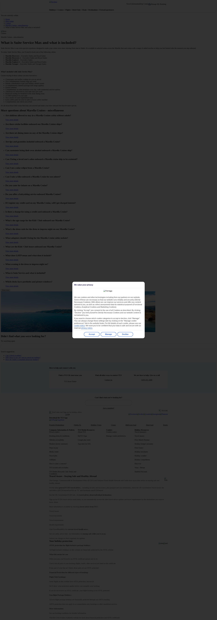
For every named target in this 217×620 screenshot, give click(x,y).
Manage (108, 334)
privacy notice (86, 328)
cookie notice (79, 326)
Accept (92, 334)
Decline (125, 334)
